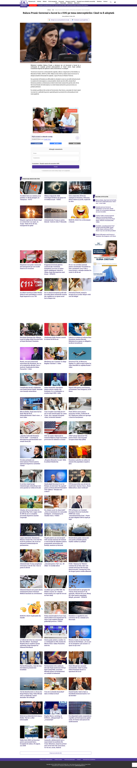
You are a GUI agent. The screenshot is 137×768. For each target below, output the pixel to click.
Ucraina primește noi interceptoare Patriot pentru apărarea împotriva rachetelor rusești (30, 462)
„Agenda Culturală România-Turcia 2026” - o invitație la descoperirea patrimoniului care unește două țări (31, 438)
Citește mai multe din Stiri (56, 753)
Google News (47, 139)
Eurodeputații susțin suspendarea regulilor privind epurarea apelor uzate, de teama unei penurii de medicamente (80, 718)
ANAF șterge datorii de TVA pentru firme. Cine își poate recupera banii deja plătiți (78, 437)
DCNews (23, 4)
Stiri (53, 9)
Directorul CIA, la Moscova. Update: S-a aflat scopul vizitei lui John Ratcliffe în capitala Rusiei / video (80, 364)
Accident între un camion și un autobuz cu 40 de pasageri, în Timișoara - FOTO (30, 197)
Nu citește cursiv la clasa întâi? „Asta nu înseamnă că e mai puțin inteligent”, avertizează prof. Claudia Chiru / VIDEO (55, 512)
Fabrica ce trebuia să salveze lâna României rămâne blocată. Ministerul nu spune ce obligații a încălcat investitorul (80, 340)
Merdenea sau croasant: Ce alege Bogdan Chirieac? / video (55, 362)
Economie (61, 1)
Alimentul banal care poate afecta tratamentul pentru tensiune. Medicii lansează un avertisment (31, 591)
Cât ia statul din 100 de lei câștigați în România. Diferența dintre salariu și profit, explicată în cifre (79, 198)
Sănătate (99, 1)
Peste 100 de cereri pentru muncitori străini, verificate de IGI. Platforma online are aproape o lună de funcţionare (80, 414)
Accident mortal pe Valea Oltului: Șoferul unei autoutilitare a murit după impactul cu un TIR (31, 294)
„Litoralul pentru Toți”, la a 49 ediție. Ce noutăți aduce (54, 565)
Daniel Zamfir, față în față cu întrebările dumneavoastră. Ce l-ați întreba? (79, 693)
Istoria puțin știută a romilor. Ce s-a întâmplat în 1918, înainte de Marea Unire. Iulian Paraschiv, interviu (55, 642)
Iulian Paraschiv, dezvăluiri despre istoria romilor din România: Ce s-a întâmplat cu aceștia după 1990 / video (54, 390)
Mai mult (77, 3)
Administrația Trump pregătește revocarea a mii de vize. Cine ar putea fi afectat (31, 565)
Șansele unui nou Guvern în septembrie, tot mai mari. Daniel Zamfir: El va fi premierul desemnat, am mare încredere (105, 209)
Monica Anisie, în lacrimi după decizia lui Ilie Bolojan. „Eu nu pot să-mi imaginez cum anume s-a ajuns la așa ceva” (80, 642)
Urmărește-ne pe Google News (81, 20)
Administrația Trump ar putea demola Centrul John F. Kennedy (55, 221)
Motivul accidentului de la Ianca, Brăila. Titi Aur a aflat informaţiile (31, 718)
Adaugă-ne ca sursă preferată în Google (60, 20)
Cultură (105, 1)
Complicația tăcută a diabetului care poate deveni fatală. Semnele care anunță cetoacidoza (31, 389)
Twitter (57, 143)
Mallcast (70, 3)
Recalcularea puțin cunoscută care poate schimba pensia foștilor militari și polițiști (79, 539)
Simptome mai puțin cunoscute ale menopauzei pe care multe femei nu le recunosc (30, 266)
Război (45, 1)
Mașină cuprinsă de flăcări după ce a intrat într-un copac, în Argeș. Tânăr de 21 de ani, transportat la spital (31, 222)
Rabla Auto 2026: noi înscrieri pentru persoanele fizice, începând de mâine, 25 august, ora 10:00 (30, 742)
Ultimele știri (31, 1)
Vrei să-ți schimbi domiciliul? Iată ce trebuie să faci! (54, 693)
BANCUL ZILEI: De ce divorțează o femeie (79, 221)
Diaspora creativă (70, 1)
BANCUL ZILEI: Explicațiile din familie (30, 617)
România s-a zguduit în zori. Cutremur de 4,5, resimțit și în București (54, 5)
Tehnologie (63, 3)
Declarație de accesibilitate (89, 759)
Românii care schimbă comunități (86, 1)
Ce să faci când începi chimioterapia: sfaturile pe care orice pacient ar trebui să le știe (30, 486)
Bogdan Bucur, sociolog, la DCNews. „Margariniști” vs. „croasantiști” (53, 718)
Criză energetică (52, 1)
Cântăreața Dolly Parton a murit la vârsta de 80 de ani (55, 338)
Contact (79, 759)
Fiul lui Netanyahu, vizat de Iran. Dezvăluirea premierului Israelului (31, 667)
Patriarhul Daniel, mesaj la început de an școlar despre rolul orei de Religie (80, 294)
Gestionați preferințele (69, 759)
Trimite (56, 167)
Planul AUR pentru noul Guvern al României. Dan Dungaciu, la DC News (80, 389)
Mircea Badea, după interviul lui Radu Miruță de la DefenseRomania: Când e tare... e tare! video (31, 414)
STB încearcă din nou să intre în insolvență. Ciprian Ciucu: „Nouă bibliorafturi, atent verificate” (79, 486)
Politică (39, 1)
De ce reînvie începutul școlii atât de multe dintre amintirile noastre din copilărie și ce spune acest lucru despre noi (55, 295)
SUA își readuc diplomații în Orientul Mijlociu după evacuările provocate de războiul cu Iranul (55, 437)
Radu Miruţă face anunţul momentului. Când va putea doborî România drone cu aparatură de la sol (78, 668)
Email (75, 143)
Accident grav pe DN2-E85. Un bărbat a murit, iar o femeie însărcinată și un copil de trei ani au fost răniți (55, 592)
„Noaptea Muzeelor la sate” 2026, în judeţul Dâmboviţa (55, 461)
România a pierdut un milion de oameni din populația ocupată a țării (79, 462)
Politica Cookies (58, 759)
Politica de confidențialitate (46, 759)
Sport (56, 3)
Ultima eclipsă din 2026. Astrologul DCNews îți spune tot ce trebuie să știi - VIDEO (55, 197)
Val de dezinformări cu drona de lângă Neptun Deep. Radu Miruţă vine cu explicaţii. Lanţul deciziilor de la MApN (31, 694)
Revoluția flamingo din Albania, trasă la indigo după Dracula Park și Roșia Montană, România (31, 339)
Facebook (38, 143)
